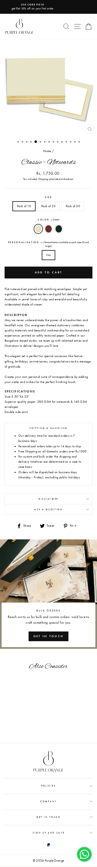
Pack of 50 (73, 206)
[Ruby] (21, 735)
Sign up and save (49, 832)
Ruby (48, 228)
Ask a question (48, 509)
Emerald (59, 228)
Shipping (43, 179)
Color (48, 219)
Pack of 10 (24, 206)
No (48, 255)
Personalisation (48, 244)
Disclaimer (48, 499)
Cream (38, 228)
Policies (48, 785)
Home (47, 151)
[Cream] (15, 735)
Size (48, 197)
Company (48, 801)
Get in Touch (48, 817)
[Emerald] (27, 735)
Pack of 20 (48, 206)
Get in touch (48, 636)
